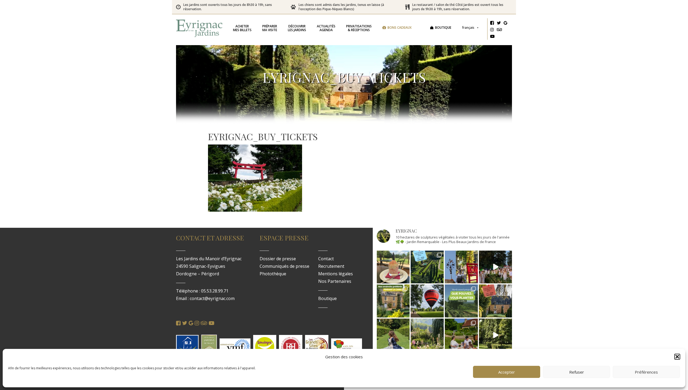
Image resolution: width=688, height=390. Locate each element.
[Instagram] (492, 30)
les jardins (297, 28)
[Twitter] (499, 23)
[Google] (505, 23)
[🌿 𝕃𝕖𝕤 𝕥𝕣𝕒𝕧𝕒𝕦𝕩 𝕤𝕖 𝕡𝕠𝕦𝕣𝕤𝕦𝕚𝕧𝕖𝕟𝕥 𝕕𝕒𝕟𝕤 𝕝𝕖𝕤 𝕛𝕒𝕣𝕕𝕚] (495, 335)
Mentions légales (335, 274)
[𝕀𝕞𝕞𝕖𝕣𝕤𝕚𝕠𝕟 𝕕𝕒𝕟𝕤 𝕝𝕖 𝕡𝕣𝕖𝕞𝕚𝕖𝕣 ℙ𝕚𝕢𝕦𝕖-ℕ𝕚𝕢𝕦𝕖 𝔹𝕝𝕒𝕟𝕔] (495, 267)
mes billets (242, 28)
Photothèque (273, 274)
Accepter (506, 372)
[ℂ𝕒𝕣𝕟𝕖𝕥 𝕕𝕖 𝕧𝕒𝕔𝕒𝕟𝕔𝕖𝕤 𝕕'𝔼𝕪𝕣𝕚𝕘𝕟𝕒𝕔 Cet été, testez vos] (427, 267)
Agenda (326, 28)
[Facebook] (492, 23)
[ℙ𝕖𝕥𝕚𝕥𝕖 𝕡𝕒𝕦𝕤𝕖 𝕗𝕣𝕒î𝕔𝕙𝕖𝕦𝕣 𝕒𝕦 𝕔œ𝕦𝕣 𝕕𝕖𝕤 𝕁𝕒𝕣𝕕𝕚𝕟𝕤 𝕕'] (393, 267)
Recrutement (331, 266)
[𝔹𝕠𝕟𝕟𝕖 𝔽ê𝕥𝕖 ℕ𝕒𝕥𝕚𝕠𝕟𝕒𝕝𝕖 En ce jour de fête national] (461, 267)
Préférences (646, 372)
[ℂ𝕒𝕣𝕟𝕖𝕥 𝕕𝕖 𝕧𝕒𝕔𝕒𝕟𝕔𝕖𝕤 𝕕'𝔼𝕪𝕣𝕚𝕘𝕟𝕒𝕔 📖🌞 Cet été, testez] (495, 300)
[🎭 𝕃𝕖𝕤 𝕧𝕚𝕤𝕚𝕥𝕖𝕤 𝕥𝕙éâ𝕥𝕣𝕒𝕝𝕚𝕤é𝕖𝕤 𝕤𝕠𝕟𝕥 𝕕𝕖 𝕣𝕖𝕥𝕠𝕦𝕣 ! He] (393, 335)
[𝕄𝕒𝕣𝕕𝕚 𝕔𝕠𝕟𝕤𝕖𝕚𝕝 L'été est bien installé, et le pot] (461, 300)
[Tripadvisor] (499, 30)
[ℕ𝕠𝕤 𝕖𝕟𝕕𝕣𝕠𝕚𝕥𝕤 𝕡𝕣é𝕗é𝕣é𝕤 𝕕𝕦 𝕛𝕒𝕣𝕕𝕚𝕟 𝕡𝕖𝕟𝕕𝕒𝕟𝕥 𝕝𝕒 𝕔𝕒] (393, 300)
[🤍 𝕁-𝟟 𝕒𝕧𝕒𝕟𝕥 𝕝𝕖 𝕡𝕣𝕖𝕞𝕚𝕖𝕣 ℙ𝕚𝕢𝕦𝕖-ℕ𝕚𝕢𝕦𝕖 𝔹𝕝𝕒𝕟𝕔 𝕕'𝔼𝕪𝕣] (461, 335)
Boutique (443, 27)
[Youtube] (492, 37)
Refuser (576, 372)
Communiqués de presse (284, 266)
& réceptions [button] (359, 28)
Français (468, 27)
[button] (677, 356)
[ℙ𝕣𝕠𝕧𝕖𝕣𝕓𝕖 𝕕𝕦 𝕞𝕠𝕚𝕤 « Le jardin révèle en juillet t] (427, 335)
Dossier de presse (278, 259)
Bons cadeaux (399, 27)
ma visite (269, 28)
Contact (326, 259)
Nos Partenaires (334, 281)
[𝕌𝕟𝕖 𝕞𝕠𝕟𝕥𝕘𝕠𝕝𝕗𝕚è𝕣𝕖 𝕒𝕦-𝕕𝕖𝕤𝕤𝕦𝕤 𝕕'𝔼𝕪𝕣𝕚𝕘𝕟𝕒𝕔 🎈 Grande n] (427, 300)
